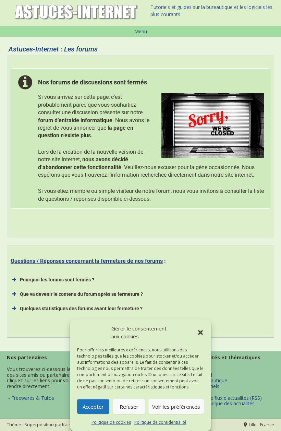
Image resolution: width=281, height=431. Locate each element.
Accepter (93, 406)
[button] (200, 332)
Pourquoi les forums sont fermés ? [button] (57, 279)
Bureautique (213, 380)
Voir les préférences (176, 406)
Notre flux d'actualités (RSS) (231, 398)
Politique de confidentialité (160, 422)
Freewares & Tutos (32, 398)
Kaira (67, 425)
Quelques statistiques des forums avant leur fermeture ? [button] (81, 308)
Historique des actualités (227, 403)
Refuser (129, 406)
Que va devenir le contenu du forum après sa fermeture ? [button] (81, 294)
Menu (140, 31)
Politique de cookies (111, 422)
